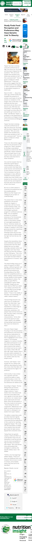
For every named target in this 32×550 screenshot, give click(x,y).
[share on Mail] (9, 46)
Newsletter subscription (27, 2)
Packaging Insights (23, 537)
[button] (13, 498)
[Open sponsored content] (16, 11)
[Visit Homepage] (8, 6)
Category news (17, 15)
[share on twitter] (6, 46)
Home (6, 14)
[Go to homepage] (16, 533)
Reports (23, 14)
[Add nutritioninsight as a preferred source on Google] (15, 40)
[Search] (20, 3)
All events (25, 178)
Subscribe (29, 517)
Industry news (11, 15)
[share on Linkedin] (3, 46)
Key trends (28, 15)
